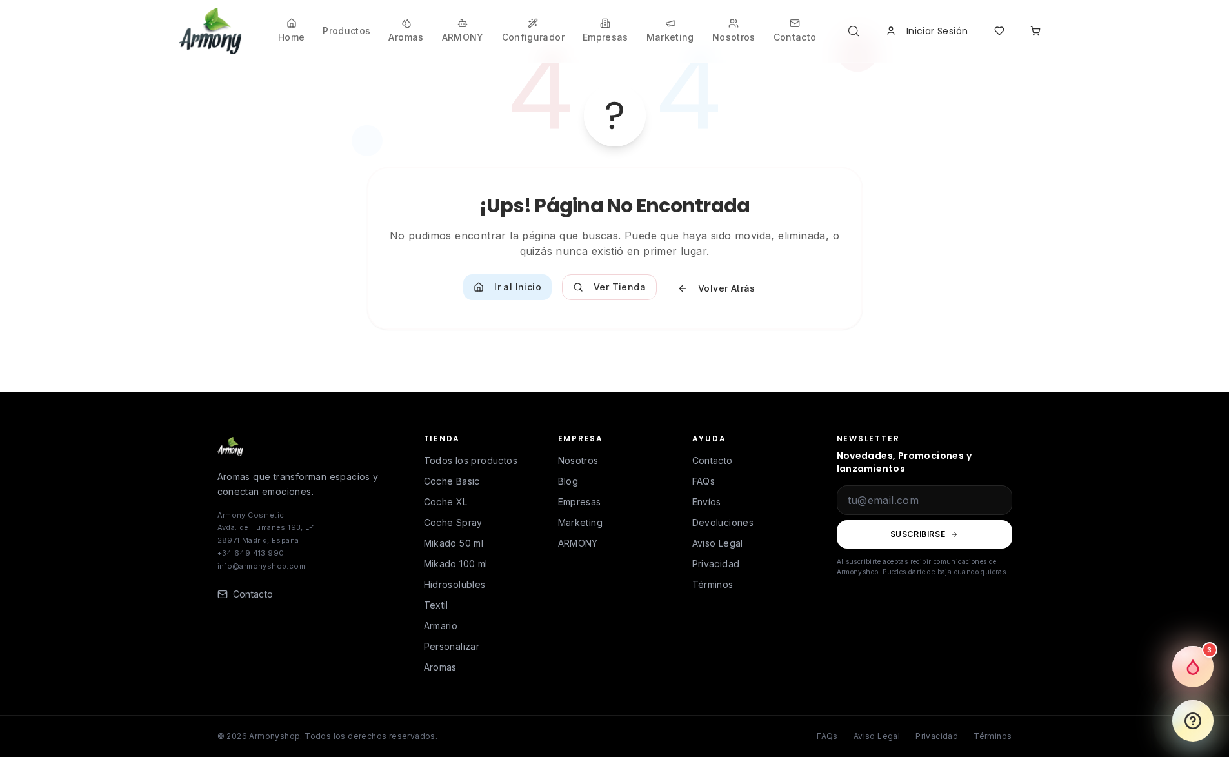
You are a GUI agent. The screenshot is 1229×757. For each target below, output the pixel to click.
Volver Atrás (726, 288)
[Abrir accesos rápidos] (1193, 721)
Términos (713, 584)
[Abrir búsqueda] (856, 31)
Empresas (579, 501)
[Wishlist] (999, 31)
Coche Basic (452, 481)
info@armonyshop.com (261, 565)
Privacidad (716, 563)
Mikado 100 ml (456, 563)
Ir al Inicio (517, 286)
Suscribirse (918, 534)
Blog (568, 481)
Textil (436, 605)
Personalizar (452, 646)
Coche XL (446, 501)
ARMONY (578, 543)
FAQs (703, 481)
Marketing (580, 522)
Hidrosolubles (455, 584)
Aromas (440, 666)
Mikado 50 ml (454, 543)
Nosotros (578, 460)
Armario (441, 625)
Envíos (706, 501)
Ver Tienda (620, 286)
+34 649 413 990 (251, 553)
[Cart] (1035, 31)
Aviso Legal (717, 543)
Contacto (712, 460)
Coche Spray (453, 522)
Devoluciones (723, 522)
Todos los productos (471, 460)
